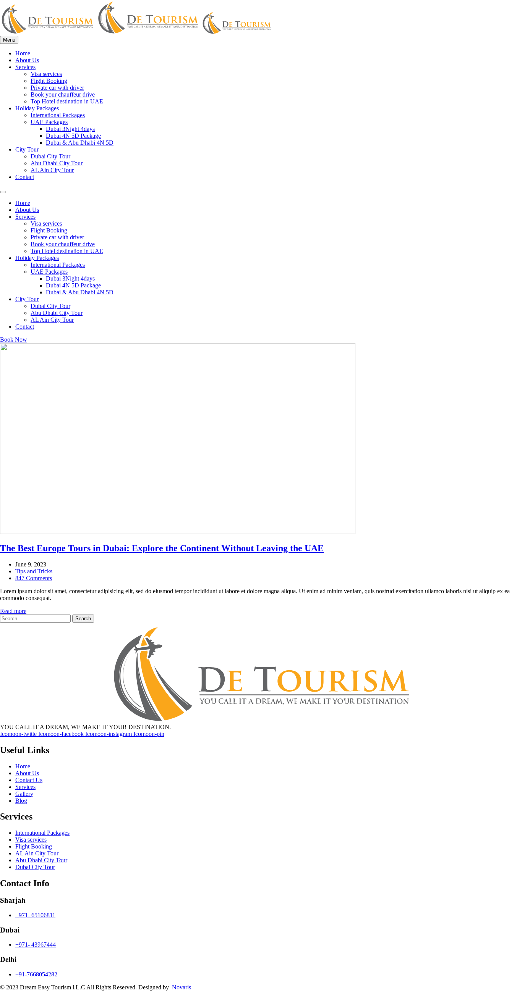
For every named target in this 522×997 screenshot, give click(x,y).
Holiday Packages (37, 108)
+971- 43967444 (35, 944)
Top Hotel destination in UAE (67, 101)
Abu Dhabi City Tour (57, 163)
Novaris (181, 987)
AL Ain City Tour (52, 170)
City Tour (27, 149)
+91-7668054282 (36, 974)
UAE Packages (49, 122)
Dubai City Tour (50, 156)
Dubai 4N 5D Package (73, 135)
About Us (27, 60)
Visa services (46, 74)
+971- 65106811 (35, 915)
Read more (13, 611)
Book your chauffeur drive (63, 94)
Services (25, 67)
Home (22, 53)
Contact (24, 177)
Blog (21, 800)
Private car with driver (57, 87)
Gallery (24, 794)
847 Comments (33, 578)
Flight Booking (49, 80)
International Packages (58, 115)
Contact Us (28, 780)
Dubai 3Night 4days (70, 129)
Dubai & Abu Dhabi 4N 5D (79, 142)
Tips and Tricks (33, 571)
